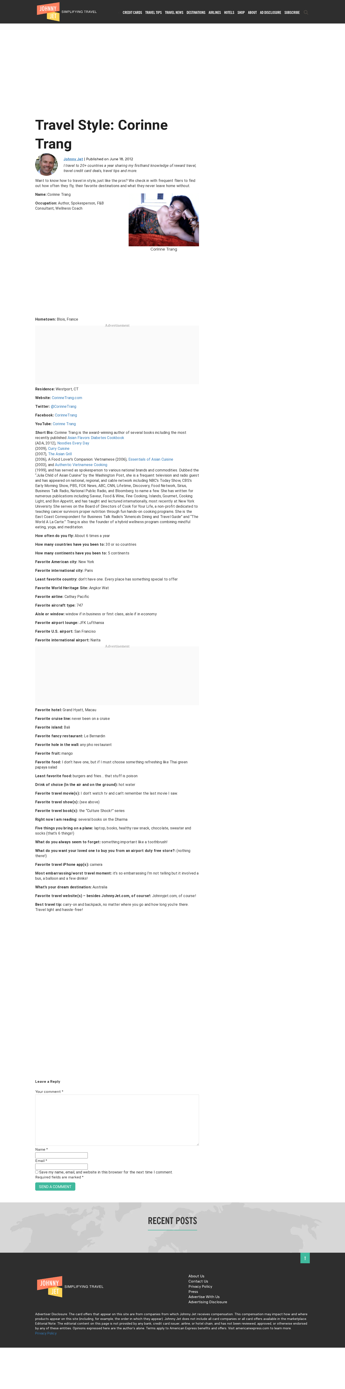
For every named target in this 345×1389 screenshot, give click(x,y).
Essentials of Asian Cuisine (150, 459)
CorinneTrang (66, 415)
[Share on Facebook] (5, 678)
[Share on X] (5, 689)
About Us (196, 1276)
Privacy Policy (200, 1287)
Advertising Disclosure (207, 1302)
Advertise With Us (204, 1297)
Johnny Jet (73, 159)
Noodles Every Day (73, 443)
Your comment (49, 1092)
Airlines (215, 12)
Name (41, 1150)
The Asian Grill (60, 454)
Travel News (174, 12)
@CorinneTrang (64, 406)
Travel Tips (153, 12)
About (252, 12)
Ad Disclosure (270, 12)
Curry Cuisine (59, 448)
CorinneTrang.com (67, 398)
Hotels (229, 12)
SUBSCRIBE (292, 12)
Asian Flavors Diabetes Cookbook (96, 438)
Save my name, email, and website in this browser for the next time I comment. (106, 1172)
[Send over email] (5, 710)
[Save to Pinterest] (5, 699)
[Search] (306, 12)
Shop (241, 12)
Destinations (196, 12)
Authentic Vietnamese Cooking (81, 465)
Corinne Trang (64, 424)
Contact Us (198, 1281)
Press (193, 1292)
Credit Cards (132, 12)
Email (41, 1161)
